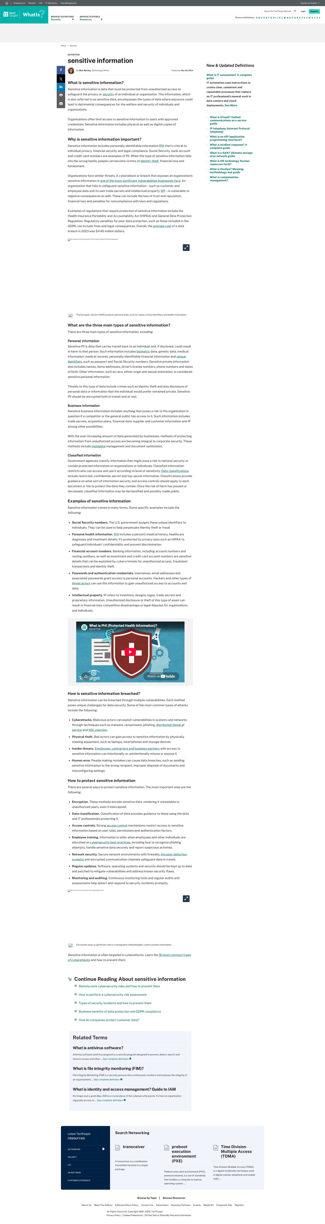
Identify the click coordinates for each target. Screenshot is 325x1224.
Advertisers (162, 1205)
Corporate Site (224, 1205)
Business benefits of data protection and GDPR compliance (120, 1011)
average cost (162, 226)
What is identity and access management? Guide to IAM (124, 1089)
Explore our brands (309, 3)
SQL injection (98, 730)
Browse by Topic (147, 1197)
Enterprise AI (19, 3)
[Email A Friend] (61, 104)
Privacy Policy (114, 1215)
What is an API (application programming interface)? (227, 138)
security (108, 94)
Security (32, 3)
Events (197, 1205)
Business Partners (181, 1205)
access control (117, 825)
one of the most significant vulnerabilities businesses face (140, 181)
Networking (74, 1149)
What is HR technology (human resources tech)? (229, 162)
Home (63, 46)
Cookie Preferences (133, 1215)
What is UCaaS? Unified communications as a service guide (228, 120)
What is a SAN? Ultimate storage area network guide (231, 154)
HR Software (74, 1173)
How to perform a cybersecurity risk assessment (113, 994)
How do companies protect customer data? (109, 1020)
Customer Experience (79, 1180)
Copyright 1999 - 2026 (139, 1211)
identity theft (149, 161)
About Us (86, 1205)
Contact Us (147, 1205)
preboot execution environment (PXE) (184, 1153)
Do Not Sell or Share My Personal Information (168, 1215)
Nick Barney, (85, 70)
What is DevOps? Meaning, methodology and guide (227, 170)
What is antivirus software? (98, 1047)
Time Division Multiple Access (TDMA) (236, 1151)
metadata (98, 446)
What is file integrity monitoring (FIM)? (108, 1068)
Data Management (69, 3)
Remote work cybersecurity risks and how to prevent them (119, 986)
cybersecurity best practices (110, 842)
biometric (143, 351)
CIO (40, 3)
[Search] (295, 11)
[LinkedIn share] (61, 87)
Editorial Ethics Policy (126, 1205)
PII (161, 146)
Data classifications (175, 471)
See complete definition (115, 1059)
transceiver (134, 1146)
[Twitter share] (61, 78)
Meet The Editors (103, 1205)
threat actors (81, 583)
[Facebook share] (61, 70)
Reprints (239, 1205)
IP (162, 191)
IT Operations (51, 3)
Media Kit (208, 1205)
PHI (116, 534)
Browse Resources (174, 1197)
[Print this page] (61, 95)
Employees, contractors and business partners (127, 748)
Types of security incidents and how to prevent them (115, 1003)
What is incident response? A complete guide (228, 146)
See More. (231, 105)
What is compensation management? (224, 179)
